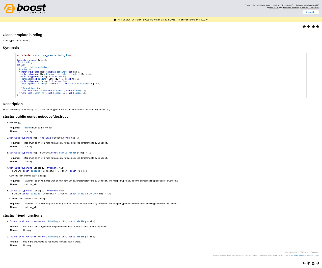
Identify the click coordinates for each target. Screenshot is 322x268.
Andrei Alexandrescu (291, 7)
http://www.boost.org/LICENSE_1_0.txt (304, 255)
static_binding (71, 74)
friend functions (32, 88)
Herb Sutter (274, 7)
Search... (312, 12)
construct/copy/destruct (36, 67)
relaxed (28, 127)
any (108, 109)
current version (189, 19)
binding (28, 62)
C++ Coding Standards (309, 7)
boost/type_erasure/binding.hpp (52, 55)
